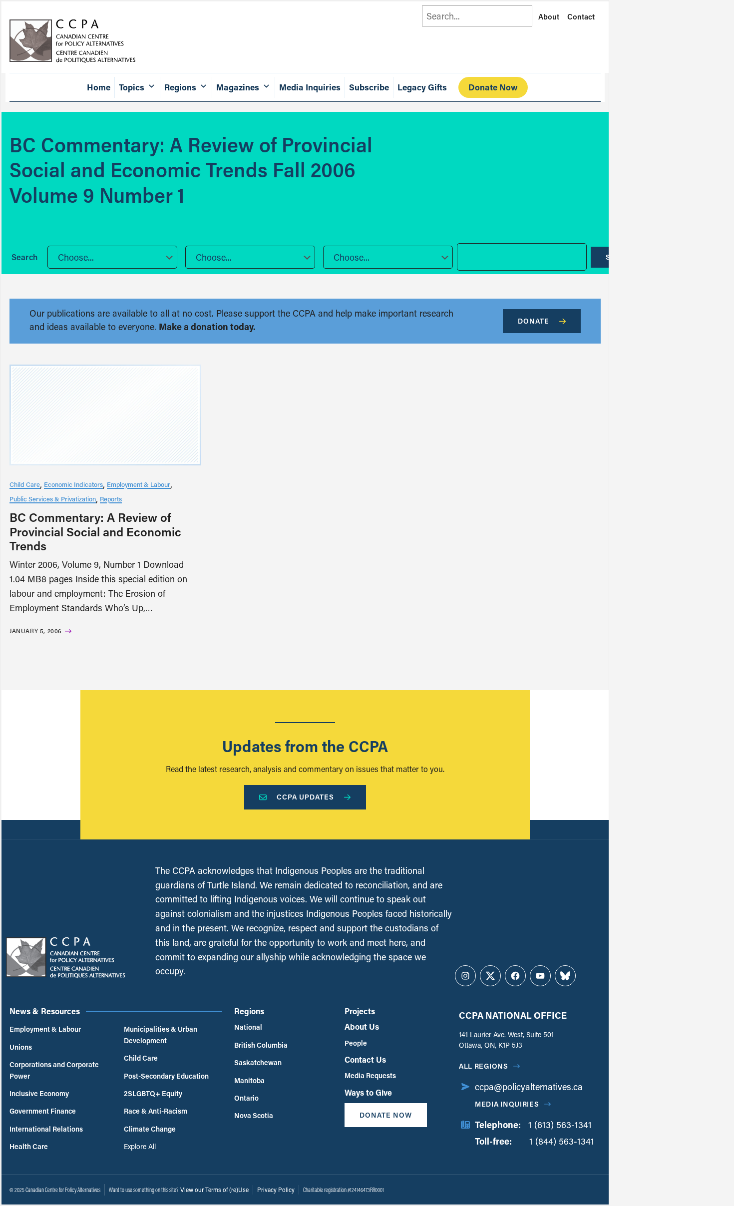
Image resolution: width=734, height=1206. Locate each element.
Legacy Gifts (422, 87)
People (356, 1043)
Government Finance (42, 1111)
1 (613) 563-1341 (560, 1125)
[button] (112, 257)
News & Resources (44, 1011)
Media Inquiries (310, 87)
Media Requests (370, 1075)
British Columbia (261, 1045)
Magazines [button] (237, 87)
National (248, 1027)
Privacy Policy (276, 1190)
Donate (533, 321)
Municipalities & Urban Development (160, 1034)
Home (98, 87)
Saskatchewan (258, 1062)
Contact (581, 16)
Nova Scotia (253, 1115)
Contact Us (365, 1059)
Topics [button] (131, 87)
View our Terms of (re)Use (214, 1190)
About (548, 16)
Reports (111, 498)
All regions (483, 1066)
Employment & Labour (138, 484)
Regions (249, 1011)
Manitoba (249, 1080)
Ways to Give (368, 1092)
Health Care (28, 1146)
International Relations (46, 1129)
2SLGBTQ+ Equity (153, 1093)
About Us (362, 1026)
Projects (360, 1011)
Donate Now (493, 87)
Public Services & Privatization (52, 498)
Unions (20, 1047)
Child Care (24, 484)
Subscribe (369, 87)
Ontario (246, 1098)
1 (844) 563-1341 (561, 1141)
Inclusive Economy (39, 1093)
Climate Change (150, 1129)
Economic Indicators (73, 484)
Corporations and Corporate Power (54, 1070)
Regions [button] (180, 87)
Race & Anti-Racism (155, 1111)
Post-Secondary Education (166, 1076)
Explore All (140, 1146)
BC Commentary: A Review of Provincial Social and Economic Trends (95, 531)
